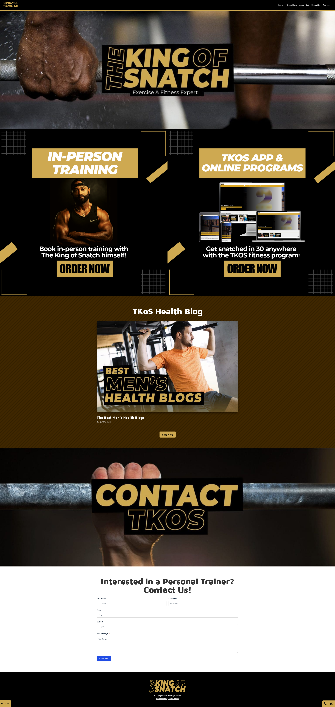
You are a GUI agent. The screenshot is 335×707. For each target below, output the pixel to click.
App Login (327, 5)
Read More (167, 434)
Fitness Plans (291, 5)
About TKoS (304, 5)
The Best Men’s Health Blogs (120, 417)
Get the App (5, 703)
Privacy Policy (161, 698)
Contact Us (315, 5)
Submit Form (103, 658)
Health (109, 422)
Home (280, 5)
